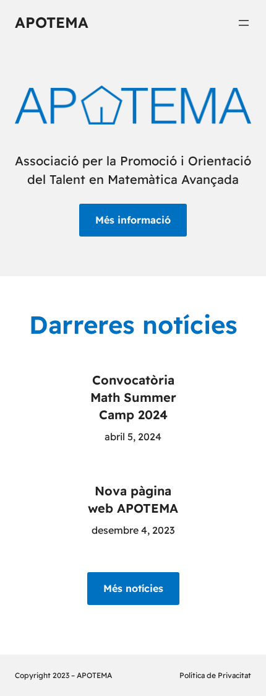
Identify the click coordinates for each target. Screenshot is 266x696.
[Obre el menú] (243, 22)
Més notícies (133, 588)
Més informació (133, 220)
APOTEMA (51, 22)
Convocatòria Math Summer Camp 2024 (133, 397)
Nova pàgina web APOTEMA (133, 499)
